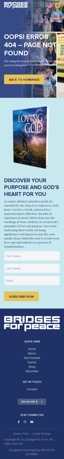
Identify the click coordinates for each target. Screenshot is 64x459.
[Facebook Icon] (19, 422)
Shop (32, 367)
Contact (32, 389)
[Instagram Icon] (25, 422)
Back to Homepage (24, 80)
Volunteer (32, 371)
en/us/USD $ (29, 401)
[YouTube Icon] (31, 422)
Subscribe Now (21, 296)
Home (32, 349)
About (32, 353)
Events (32, 362)
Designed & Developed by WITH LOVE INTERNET (32, 452)
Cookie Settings (41, 433)
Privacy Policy (21, 433)
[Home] (16, 5)
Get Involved (32, 358)
